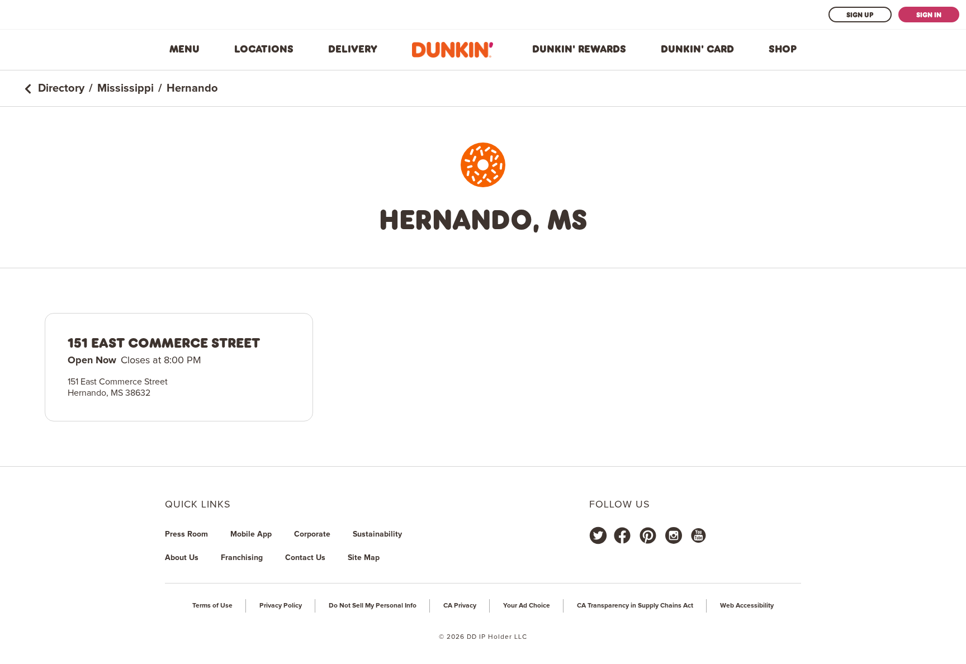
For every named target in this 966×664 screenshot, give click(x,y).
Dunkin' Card (697, 49)
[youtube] (697, 535)
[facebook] (622, 535)
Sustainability (377, 534)
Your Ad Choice (526, 606)
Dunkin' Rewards (579, 49)
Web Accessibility (747, 606)
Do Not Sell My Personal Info (372, 606)
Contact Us (305, 558)
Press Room (186, 534)
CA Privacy (459, 606)
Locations (263, 49)
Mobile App (251, 534)
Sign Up (860, 14)
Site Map (364, 558)
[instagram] (673, 535)
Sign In (928, 14)
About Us (181, 558)
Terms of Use (212, 606)
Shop (783, 49)
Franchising (242, 558)
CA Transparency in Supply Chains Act (635, 606)
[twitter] (598, 535)
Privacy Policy (280, 606)
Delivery (352, 49)
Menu (184, 49)
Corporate (312, 534)
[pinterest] (648, 535)
